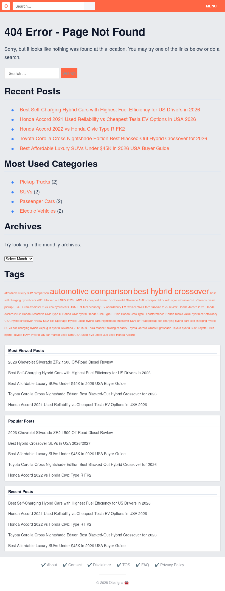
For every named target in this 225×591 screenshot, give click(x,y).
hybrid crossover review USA (30, 321)
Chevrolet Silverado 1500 (129, 300)
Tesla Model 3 (97, 328)
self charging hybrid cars (173, 321)
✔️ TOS (123, 564)
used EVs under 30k (94, 335)
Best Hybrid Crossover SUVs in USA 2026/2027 (49, 443)
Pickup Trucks (35, 181)
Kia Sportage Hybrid (63, 321)
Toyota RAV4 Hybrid (26, 335)
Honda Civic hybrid (74, 314)
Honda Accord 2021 (192, 307)
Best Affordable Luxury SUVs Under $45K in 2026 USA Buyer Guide (94, 147)
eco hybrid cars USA (62, 307)
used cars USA (70, 335)
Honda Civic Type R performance (142, 314)
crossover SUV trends (192, 300)
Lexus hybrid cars (89, 321)
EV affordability (111, 307)
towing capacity (117, 328)
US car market (50, 335)
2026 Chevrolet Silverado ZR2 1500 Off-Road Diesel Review (60, 362)
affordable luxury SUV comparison (26, 293)
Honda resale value (178, 314)
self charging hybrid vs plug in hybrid (36, 328)
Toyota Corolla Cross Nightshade (149, 328)
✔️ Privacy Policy (169, 564)
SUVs (26, 191)
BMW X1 (80, 300)
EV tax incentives (133, 307)
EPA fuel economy (88, 307)
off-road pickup (147, 321)
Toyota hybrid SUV (184, 328)
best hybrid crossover (171, 290)
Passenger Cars (37, 200)
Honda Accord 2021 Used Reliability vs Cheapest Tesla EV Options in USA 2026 (108, 118)
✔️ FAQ (142, 564)
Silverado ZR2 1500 (74, 328)
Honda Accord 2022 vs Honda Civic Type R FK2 (72, 128)
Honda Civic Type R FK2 (104, 314)
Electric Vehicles (38, 210)
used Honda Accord (122, 335)
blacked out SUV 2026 (59, 300)
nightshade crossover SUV (119, 321)
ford (147, 307)
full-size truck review (164, 307)
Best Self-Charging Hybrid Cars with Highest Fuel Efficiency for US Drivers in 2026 (110, 109)
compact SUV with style (162, 300)
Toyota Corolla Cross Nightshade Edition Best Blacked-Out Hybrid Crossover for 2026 (113, 138)
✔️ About (49, 564)
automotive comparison (91, 290)
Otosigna (116, 582)
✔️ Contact (72, 564)
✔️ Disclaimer (99, 564)
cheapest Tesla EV (99, 300)
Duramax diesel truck (34, 307)
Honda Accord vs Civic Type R (41, 314)
